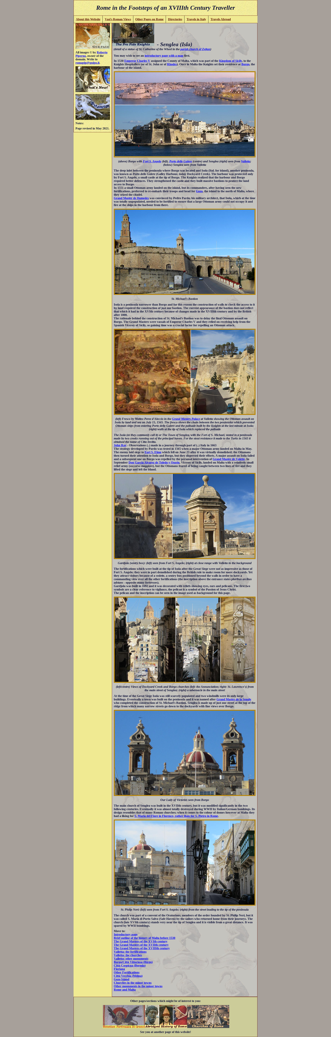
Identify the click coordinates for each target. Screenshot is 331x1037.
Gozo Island (121, 979)
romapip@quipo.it (87, 62)
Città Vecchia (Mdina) (128, 975)
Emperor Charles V (137, 60)
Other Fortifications (126, 972)
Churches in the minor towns (133, 982)
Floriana (119, 969)
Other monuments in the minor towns (138, 986)
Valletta (245, 161)
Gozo (199, 191)
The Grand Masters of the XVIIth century (141, 944)
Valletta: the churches (128, 955)
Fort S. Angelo (152, 161)
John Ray (120, 445)
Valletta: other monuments (131, 958)
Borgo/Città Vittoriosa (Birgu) (133, 962)
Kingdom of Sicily (230, 60)
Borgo (245, 64)
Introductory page (126, 934)
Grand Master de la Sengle (233, 699)
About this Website (88, 19)
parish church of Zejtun (195, 49)
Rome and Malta (125, 989)
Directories (175, 19)
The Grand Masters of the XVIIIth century (142, 948)
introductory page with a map (164, 55)
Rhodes (172, 64)
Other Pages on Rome (149, 19)
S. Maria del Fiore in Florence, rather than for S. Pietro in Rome (176, 816)
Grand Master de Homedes (131, 198)
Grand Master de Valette (229, 459)
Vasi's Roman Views (118, 19)
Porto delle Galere (180, 161)
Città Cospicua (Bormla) (130, 965)
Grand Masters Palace (186, 418)
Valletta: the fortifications (130, 951)
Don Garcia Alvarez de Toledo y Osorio (154, 462)
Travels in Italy (196, 19)
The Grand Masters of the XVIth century (140, 941)
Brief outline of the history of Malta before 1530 (144, 938)
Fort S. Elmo (153, 452)
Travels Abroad (221, 19)
